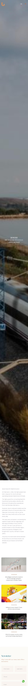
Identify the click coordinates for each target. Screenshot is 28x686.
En (21, 4)
